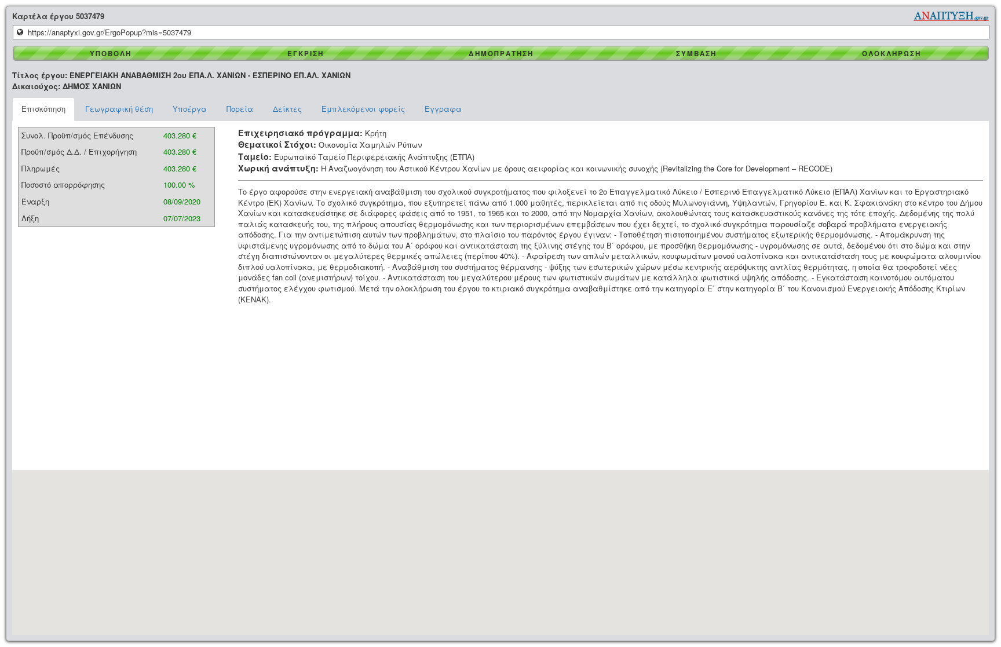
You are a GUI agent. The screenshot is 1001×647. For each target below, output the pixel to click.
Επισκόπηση (43, 108)
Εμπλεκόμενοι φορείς (363, 108)
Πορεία (239, 108)
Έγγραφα (443, 108)
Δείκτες (287, 108)
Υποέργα (190, 108)
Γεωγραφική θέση (119, 108)
